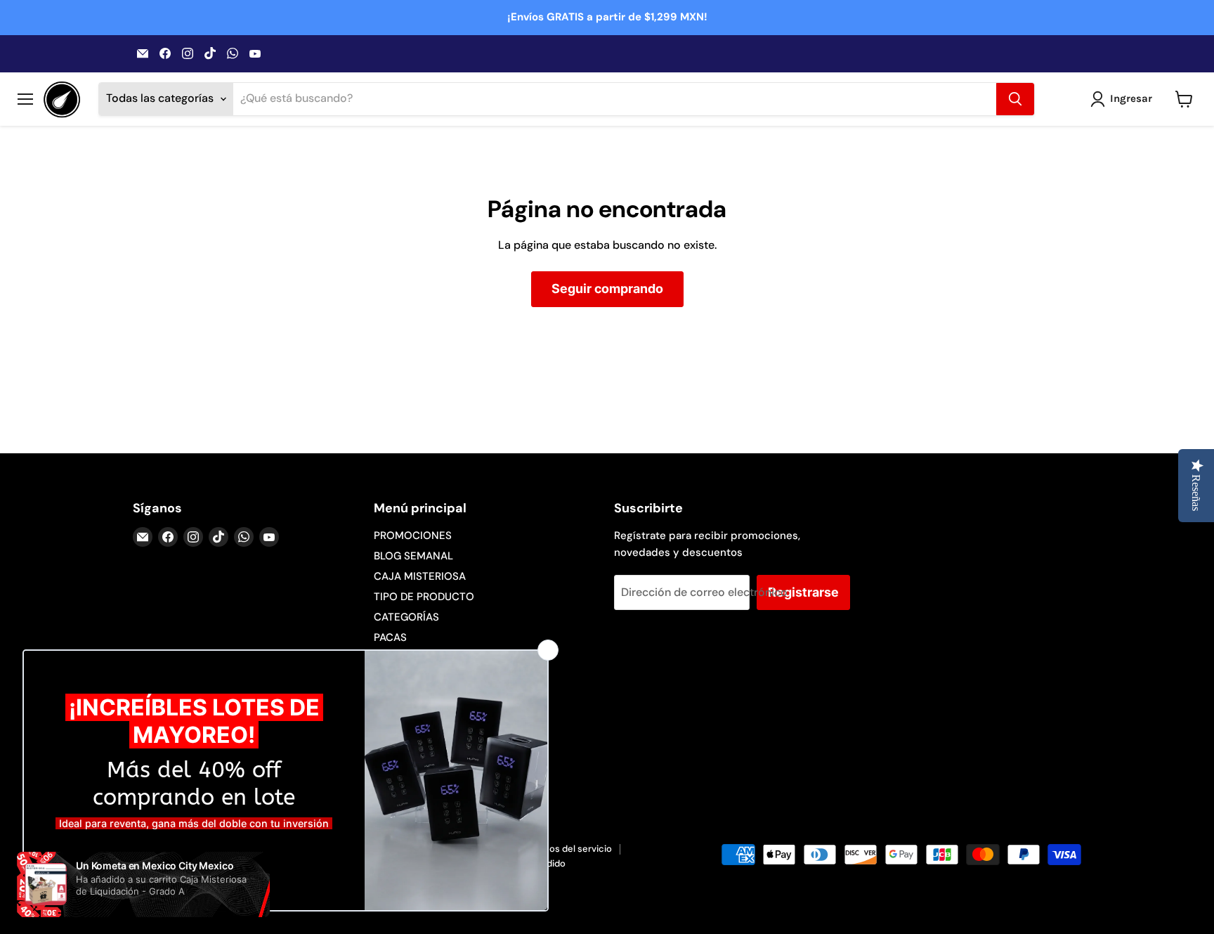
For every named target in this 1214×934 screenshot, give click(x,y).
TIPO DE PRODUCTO (424, 597)
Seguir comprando (607, 288)
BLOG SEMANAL (413, 556)
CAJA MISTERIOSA (420, 576)
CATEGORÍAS (406, 617)
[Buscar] (1015, 99)
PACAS (390, 637)
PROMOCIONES (413, 535)
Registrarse (803, 592)
